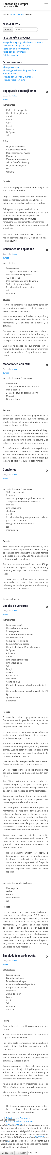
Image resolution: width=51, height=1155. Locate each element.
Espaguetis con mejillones (20, 91)
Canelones (9, 469)
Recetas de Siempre (15, 4)
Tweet (6, 99)
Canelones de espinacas (18, 249)
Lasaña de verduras (15, 606)
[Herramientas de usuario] (46, 91)
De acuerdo (7, 1152)
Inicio (13, 14)
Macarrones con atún (16, 364)
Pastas (14, 96)
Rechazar (21, 1152)
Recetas (21, 14)
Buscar (8, 29)
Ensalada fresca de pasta (19, 955)
